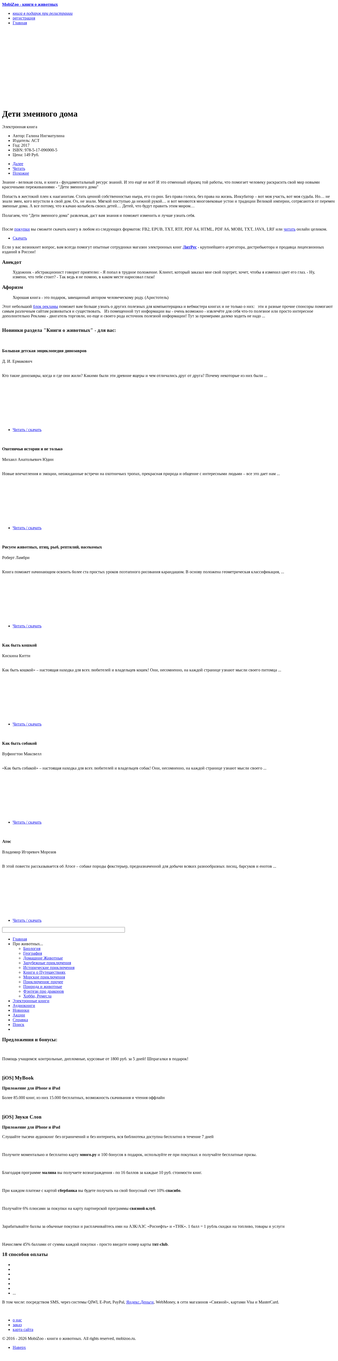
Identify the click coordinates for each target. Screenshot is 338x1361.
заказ (17, 1324)
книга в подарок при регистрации (43, 13)
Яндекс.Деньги (140, 1302)
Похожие (21, 173)
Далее (18, 163)
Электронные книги (31, 1001)
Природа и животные (42, 986)
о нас (17, 1320)
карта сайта (23, 1329)
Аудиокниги (24, 1005)
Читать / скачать (27, 429)
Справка (20, 1020)
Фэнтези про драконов (43, 991)
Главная (20, 939)
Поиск (18, 1024)
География (32, 953)
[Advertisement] (119, 66)
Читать (19, 168)
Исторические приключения (48, 967)
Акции (19, 1015)
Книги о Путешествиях (44, 972)
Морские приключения (44, 977)
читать (289, 229)
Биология (31, 948)
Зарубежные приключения (47, 963)
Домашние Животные (43, 958)
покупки (22, 229)
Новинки (21, 1010)
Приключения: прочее (43, 982)
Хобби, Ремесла (37, 996)
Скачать (20, 238)
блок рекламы (45, 306)
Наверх (19, 1347)
